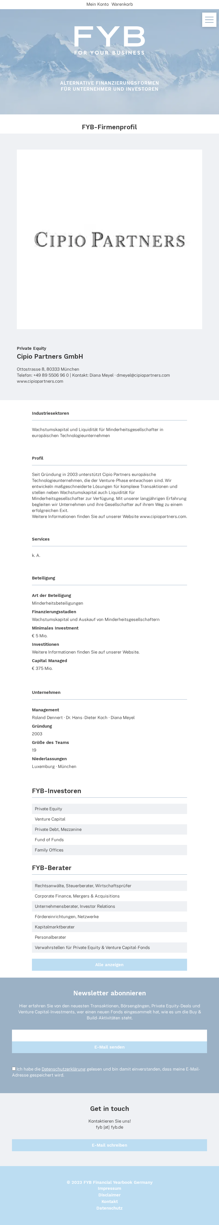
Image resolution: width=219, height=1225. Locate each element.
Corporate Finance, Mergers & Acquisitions (77, 896)
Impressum (109, 1188)
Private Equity (31, 348)
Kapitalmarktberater (55, 926)
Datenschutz (109, 1208)
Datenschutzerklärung (64, 1069)
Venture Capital (50, 819)
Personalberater (50, 937)
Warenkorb (122, 4)
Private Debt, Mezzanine (58, 829)
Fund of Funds (49, 839)
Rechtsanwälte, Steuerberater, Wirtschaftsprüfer (83, 885)
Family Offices (49, 849)
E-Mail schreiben (109, 1145)
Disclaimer (109, 1195)
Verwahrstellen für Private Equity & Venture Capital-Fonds (92, 947)
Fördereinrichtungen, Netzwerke (67, 916)
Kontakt (110, 1201)
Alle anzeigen (109, 964)
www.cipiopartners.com (40, 381)
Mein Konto (97, 4)
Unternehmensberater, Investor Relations (75, 906)
